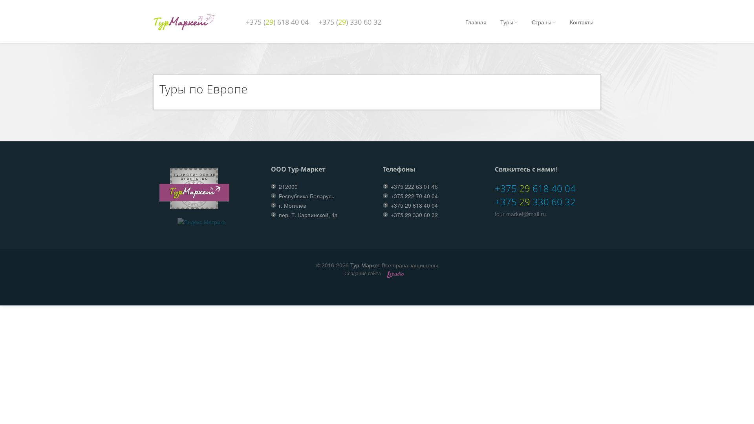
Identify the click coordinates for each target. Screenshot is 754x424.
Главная (476, 22)
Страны (541, 22)
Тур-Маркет (365, 265)
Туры (506, 22)
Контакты (581, 22)
